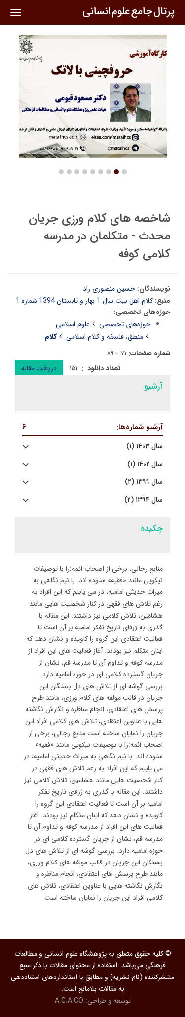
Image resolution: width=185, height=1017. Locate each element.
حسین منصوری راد (109, 288)
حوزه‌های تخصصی (124, 324)
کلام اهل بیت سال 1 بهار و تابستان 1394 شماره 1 (84, 300)
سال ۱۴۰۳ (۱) (144, 446)
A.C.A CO (69, 1000)
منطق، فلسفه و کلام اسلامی (104, 336)
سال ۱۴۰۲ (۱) (145, 464)
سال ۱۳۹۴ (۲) (143, 500)
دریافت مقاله (39, 368)
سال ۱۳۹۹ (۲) (144, 482)
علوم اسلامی (73, 324)
